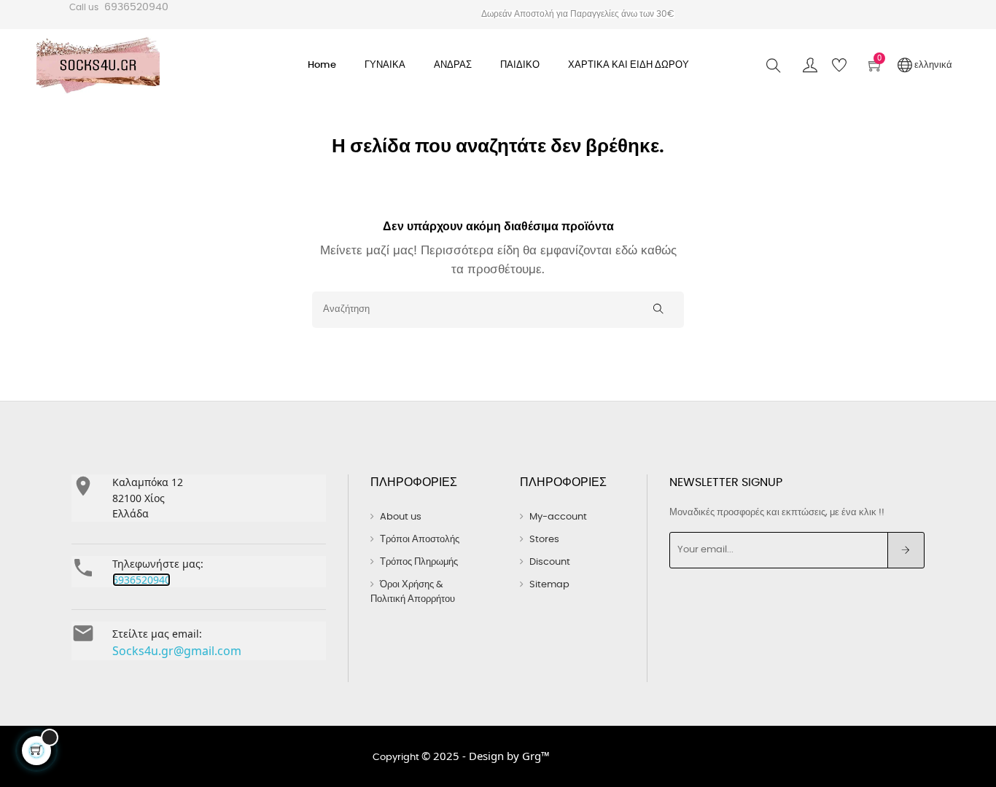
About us (400, 517)
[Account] (810, 65)
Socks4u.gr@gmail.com (176, 651)
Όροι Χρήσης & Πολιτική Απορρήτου (412, 592)
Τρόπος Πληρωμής (419, 562)
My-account (558, 517)
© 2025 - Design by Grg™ (485, 755)
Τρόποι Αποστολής (419, 539)
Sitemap (549, 585)
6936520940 (136, 7)
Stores (544, 539)
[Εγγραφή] (906, 550)
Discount (549, 562)
